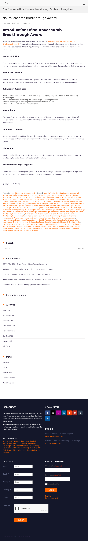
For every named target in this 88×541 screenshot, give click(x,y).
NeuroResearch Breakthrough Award (30, 18)
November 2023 (9, 331)
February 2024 (8, 315)
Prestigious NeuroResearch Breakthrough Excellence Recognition (28, 224)
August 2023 (7, 341)
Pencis (7, 3)
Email (6, 474)
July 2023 (6, 346)
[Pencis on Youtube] (74, 412)
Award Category (17, 193)
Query (6, 497)
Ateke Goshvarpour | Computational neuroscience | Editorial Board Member (32, 279)
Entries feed (7, 372)
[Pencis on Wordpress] (47, 418)
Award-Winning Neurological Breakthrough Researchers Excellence (40, 196)
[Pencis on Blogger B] (69, 412)
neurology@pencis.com (54, 436)
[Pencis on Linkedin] (64, 412)
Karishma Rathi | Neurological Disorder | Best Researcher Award (28, 269)
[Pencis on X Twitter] (53, 412)
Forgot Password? (52, 498)
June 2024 (6, 310)
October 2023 (8, 336)
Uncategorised (29, 193)
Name (6, 466)
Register (6, 362)
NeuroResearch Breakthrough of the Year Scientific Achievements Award (47, 218)
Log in (5, 367)
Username (53, 466)
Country (7, 490)
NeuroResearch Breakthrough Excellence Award (43, 214)
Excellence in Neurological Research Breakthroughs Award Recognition (35, 203)
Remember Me (53, 484)
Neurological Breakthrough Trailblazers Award (47, 212)
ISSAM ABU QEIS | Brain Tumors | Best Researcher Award (25, 264)
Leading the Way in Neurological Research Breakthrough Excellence (37, 209)
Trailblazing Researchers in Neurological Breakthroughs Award (47, 228)
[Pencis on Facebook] (47, 412)
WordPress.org (8, 383)
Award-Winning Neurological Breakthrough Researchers (44, 195)
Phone (6, 482)
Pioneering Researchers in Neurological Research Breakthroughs (55, 222)
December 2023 (9, 326)
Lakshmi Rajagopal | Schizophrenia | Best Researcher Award (26, 274)
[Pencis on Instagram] (58, 412)
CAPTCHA (6, 505)
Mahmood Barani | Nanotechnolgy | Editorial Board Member (26, 284)
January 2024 (8, 320)
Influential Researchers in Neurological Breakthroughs (53, 205)
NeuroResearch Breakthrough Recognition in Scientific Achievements (29, 220)
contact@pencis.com (53, 443)
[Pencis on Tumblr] (80, 412)
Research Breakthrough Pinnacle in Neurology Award (37, 226)
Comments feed (9, 378)
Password (53, 475)
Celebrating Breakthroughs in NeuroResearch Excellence (52, 199)
